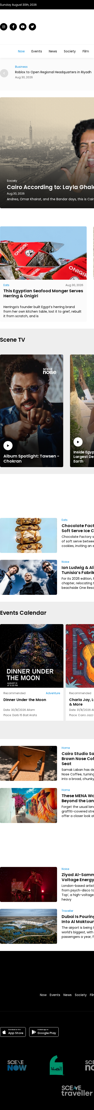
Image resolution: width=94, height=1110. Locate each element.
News (53, 51)
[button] (4, 73)
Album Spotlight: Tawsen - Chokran (31, 458)
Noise (65, 562)
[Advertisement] (74, 495)
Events (36, 51)
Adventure (53, 693)
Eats (6, 285)
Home (66, 748)
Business (21, 67)
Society (70, 51)
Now (21, 51)
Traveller (67, 911)
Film (86, 51)
